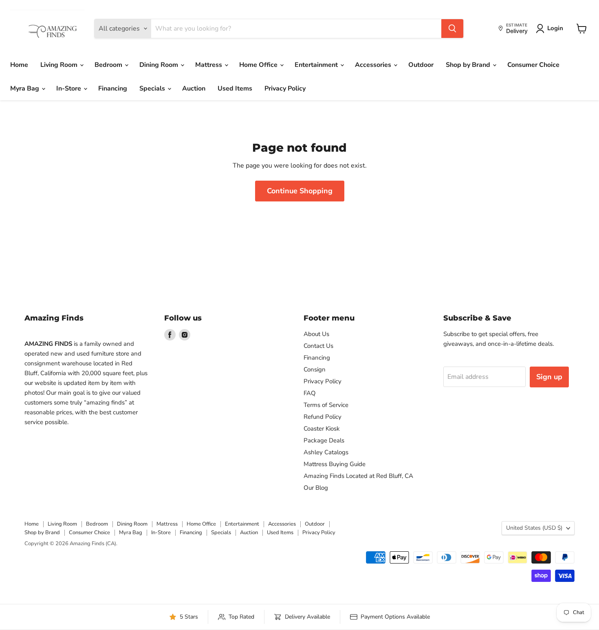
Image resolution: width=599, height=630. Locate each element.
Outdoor (421, 64)
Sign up (549, 377)
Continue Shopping (300, 191)
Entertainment (317, 64)
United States (534, 528)
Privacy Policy (285, 88)
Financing (112, 88)
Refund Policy (322, 417)
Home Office (259, 64)
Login (555, 28)
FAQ (310, 393)
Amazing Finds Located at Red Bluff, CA (358, 476)
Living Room (59, 64)
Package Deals (324, 440)
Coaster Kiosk (322, 428)
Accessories (374, 64)
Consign (315, 369)
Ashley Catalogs (326, 452)
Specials (153, 88)
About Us (316, 334)
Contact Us (318, 346)
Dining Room (159, 64)
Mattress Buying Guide (335, 464)
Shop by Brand (469, 64)
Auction (193, 88)
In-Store (69, 88)
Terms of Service (326, 405)
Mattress (209, 64)
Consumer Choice (533, 64)
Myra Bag (25, 88)
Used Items (235, 88)
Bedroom (109, 64)
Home (19, 64)
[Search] (452, 28)
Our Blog (316, 488)
